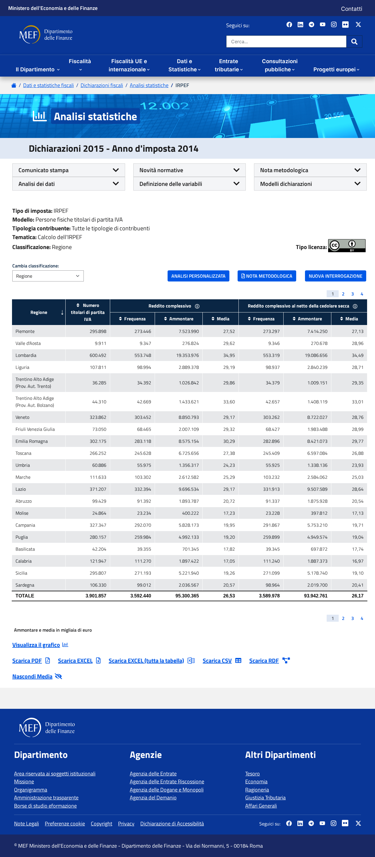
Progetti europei (334, 69)
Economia (256, 781)
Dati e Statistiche (182, 65)
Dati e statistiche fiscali (48, 85)
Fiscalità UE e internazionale (128, 65)
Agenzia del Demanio (153, 797)
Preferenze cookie (65, 823)
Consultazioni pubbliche (280, 65)
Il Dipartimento (36, 69)
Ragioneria (257, 790)
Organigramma (30, 790)
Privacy (126, 823)
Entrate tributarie (227, 65)
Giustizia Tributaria (265, 797)
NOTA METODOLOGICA (268, 275)
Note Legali (26, 823)
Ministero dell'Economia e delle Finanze (53, 8)
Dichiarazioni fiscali (102, 85)
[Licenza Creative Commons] (347, 245)
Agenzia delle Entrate (153, 773)
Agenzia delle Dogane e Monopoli (167, 790)
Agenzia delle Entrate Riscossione (167, 781)
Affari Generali (261, 806)
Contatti (351, 8)
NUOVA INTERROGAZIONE (335, 275)
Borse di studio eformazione (45, 806)
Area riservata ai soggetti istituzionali (55, 773)
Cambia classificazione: (35, 265)
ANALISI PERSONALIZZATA (198, 275)
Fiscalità (80, 61)
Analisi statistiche (149, 85)
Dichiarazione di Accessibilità (172, 823)
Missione (24, 781)
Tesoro (252, 773)
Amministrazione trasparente (46, 797)
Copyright (101, 823)
